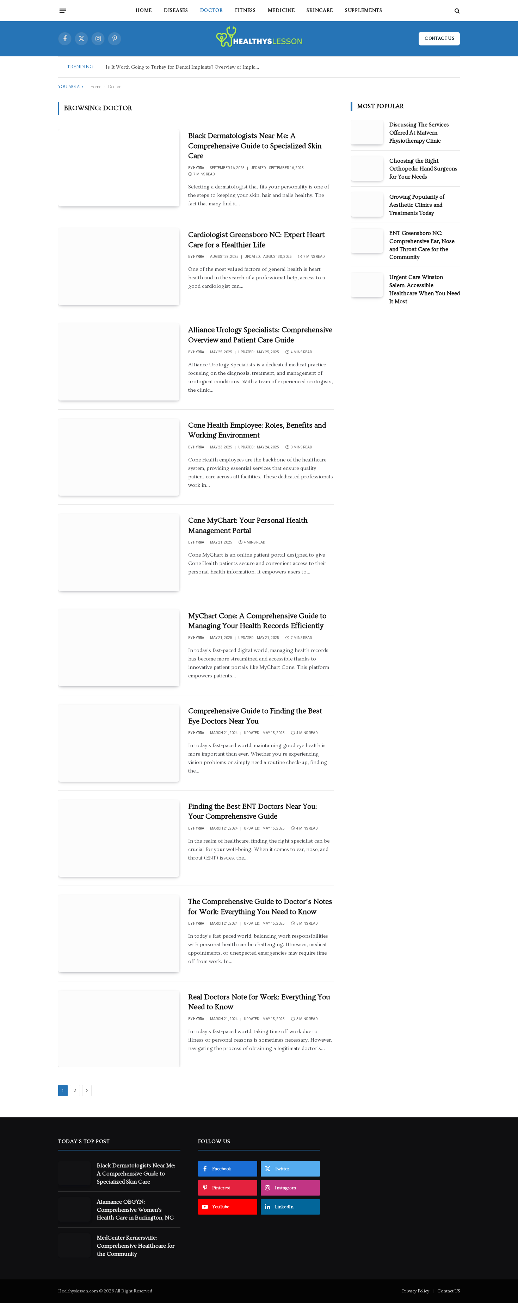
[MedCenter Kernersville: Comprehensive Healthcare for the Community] (74, 1245)
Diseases (176, 10)
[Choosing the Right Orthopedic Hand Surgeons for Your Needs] (367, 168)
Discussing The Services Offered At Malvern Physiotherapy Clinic (419, 133)
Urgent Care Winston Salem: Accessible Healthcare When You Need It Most (424, 289)
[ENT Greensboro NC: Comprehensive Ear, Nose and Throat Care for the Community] (367, 241)
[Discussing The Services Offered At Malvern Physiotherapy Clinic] (367, 132)
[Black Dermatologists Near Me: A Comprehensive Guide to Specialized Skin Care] (118, 167)
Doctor (211, 10)
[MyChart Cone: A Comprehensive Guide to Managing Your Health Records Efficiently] (118, 647)
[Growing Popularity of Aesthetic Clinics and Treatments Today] (367, 204)
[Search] (456, 11)
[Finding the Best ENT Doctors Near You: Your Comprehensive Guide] (118, 838)
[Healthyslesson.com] (259, 38)
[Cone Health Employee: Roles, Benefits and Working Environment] (118, 457)
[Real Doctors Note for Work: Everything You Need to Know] (118, 1029)
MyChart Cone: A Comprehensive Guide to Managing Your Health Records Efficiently (257, 621)
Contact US (448, 1291)
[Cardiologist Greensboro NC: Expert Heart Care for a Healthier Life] (118, 266)
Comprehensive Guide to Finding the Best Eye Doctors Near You (255, 716)
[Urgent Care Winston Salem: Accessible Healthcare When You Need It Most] (367, 285)
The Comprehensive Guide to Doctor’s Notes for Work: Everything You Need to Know (260, 907)
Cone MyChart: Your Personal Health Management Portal (248, 525)
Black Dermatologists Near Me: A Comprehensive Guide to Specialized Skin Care (255, 146)
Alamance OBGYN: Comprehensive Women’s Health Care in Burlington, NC (135, 1210)
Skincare (320, 10)
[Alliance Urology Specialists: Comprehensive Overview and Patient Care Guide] (118, 361)
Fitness (245, 10)
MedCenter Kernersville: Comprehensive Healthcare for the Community (135, 1246)
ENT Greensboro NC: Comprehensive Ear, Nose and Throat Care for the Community (422, 245)
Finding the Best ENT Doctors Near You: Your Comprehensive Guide (252, 811)
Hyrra (198, 168)
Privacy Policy (415, 1291)
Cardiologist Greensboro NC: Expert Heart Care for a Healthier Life (256, 240)
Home (144, 10)
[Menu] (63, 10)
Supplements (363, 10)
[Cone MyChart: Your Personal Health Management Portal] (118, 552)
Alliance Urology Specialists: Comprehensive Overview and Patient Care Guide (260, 335)
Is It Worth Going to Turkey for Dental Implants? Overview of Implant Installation (185, 67)
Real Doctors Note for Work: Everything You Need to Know (259, 1002)
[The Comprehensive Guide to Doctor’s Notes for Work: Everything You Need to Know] (118, 933)
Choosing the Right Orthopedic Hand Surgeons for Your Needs (423, 169)
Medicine (281, 10)
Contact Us (439, 38)
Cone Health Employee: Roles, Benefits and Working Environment (257, 430)
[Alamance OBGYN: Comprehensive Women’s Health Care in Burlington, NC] (74, 1209)
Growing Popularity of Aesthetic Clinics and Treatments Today (416, 205)
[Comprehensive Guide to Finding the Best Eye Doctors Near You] (118, 743)
